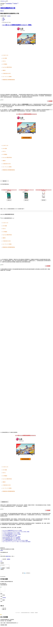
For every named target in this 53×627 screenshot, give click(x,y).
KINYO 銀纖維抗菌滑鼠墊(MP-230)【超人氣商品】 (11, 539)
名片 (3, 20)
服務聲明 (36, 612)
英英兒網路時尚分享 (7, 8)
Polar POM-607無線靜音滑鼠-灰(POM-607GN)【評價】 (12, 530)
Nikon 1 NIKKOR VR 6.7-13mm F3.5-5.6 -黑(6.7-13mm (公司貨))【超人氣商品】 (16, 541)
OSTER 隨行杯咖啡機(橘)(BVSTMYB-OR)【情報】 (11, 534)
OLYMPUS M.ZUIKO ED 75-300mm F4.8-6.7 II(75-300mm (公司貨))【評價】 (16, 531)
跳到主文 (2, 10)
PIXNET (19, 612)
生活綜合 (4, 597)
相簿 (3, 18)
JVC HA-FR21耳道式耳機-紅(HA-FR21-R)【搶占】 (11, 536)
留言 (9, 556)
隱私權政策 (32, 612)
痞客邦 (7, 556)
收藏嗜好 (8, 559)
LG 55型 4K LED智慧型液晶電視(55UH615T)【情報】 (17, 25)
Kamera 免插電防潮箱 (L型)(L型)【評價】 (9, 535)
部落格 (3, 19)
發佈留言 (2, 569)
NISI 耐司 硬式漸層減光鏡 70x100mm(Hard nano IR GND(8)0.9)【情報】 (15, 540)
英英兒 (1, 550)
